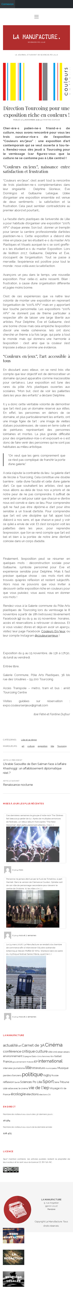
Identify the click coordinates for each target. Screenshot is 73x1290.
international (50, 1061)
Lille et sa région (29, 739)
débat (60, 1052)
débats (66, 1052)
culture (31, 746)
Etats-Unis (37, 1056)
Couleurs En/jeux (53, 631)
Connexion (7, 4)
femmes (46, 1056)
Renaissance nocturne (18, 784)
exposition (42, 746)
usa (5, 1088)
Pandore (51, 1209)
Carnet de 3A (33, 1045)
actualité (10, 1045)
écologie (18, 1094)
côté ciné (52, 1052)
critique (28, 1051)
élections (32, 1094)
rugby (47, 1075)
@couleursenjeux (46, 635)
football (57, 1056)
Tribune (64, 1082)
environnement (13, 1056)
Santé (17, 1082)
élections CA (44, 1094)
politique (32, 1074)
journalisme (19, 1068)
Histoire (30, 1062)
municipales (51, 1068)
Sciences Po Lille (31, 1082)
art (23, 746)
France (7, 1061)
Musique (62, 1068)
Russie (55, 1075)
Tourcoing (62, 746)
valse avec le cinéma (18, 1088)
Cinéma (54, 1045)
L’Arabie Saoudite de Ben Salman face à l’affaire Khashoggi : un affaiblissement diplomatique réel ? (34, 768)
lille (52, 746)
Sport (48, 1081)
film (52, 1056)
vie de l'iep (39, 1087)
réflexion (8, 1082)
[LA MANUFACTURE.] (36, 48)
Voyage (55, 1088)
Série (56, 1082)
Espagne (27, 1056)
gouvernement (19, 1062)
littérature (38, 1068)
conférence (12, 1051)
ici (19, 618)
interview (8, 1068)
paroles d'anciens (12, 1075)
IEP (36, 1061)
